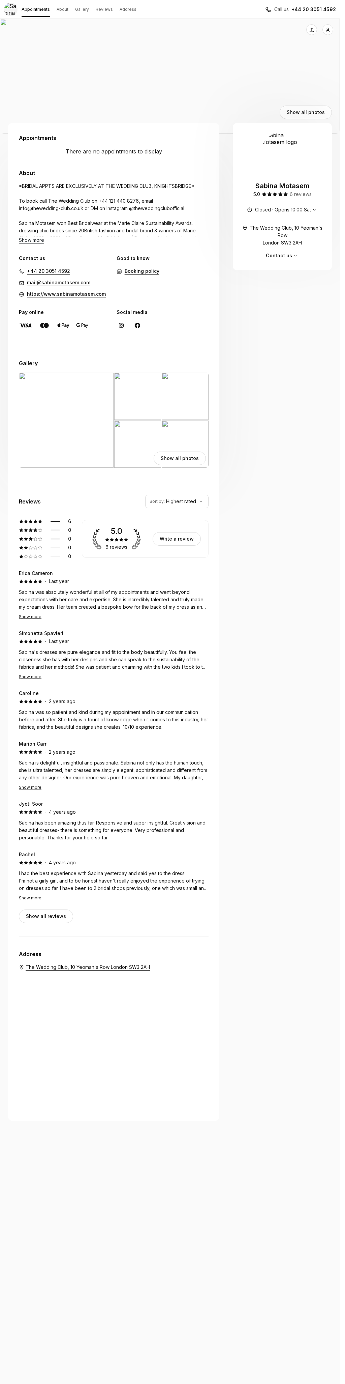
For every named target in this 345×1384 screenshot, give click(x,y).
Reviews (104, 9)
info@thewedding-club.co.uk (51, 208)
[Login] (327, 29)
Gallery (82, 9)
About (62, 9)
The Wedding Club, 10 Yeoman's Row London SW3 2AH (286, 235)
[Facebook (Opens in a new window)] (137, 325)
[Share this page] (311, 29)
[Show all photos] (170, 76)
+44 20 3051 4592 (313, 9)
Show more (30, 616)
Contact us (279, 255)
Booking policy (142, 271)
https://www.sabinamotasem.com (66, 294)
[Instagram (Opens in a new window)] (121, 325)
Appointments (36, 9)
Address (128, 9)
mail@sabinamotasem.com (58, 282)
